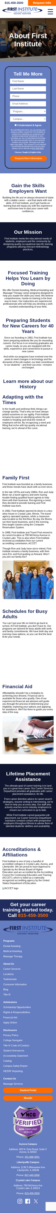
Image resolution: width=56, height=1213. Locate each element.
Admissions (10, 1002)
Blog (5, 989)
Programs (8, 941)
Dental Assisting (11, 946)
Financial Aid (10, 1017)
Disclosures (10, 1030)
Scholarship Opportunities (17, 1007)
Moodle (28, 1098)
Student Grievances (13, 1050)
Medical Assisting (12, 951)
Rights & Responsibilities (16, 1012)
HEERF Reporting (13, 1071)
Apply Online (10, 1022)
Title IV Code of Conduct (16, 1045)
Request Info (42, 2)
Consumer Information (15, 984)
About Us (8, 964)
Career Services (11, 969)
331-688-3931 (32, 1157)
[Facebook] (27, 1203)
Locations (8, 974)
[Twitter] (36, 1203)
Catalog (7, 1061)
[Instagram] (19, 1203)
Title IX (7, 994)
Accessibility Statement (15, 1056)
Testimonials (10, 979)
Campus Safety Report (15, 1066)
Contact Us (9, 1078)
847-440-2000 (32, 1175)
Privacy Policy (10, 1035)
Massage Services (13, 1084)
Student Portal (28, 1090)
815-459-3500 (14, 2)
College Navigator (13, 1040)
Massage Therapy (12, 956)
